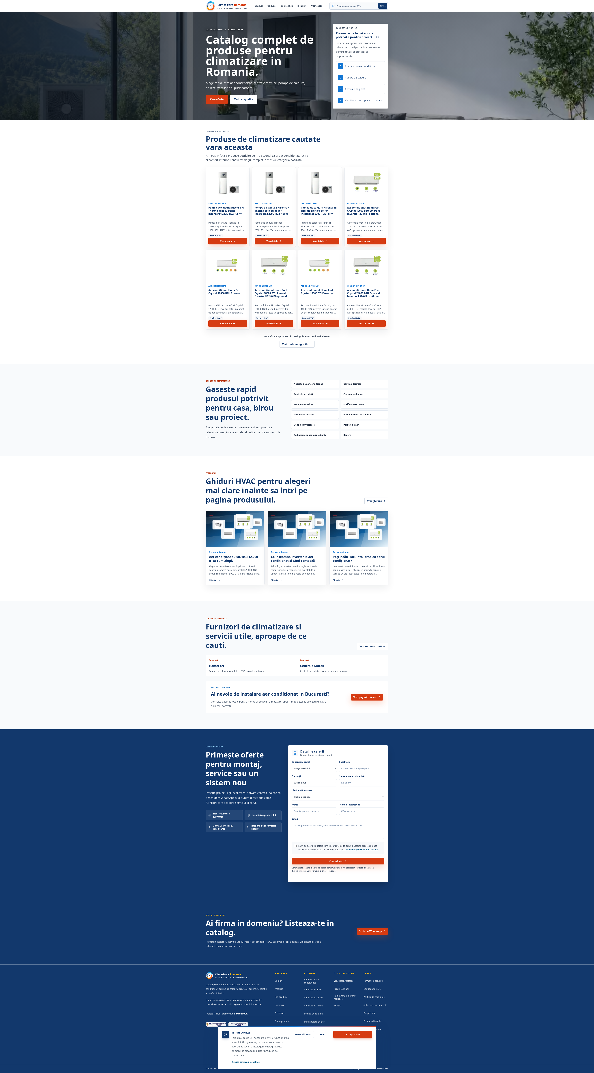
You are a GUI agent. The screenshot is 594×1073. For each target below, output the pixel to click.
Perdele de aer (351, 424)
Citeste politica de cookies (246, 1061)
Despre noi (369, 1013)
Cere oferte (217, 99)
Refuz (323, 1034)
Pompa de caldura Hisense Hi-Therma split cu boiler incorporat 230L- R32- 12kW (226, 210)
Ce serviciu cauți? (301, 761)
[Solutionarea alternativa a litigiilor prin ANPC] (216, 1024)
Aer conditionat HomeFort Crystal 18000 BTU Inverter (317, 291)
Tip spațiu (297, 776)
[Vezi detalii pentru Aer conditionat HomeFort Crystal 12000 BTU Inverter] (227, 266)
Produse (271, 5)
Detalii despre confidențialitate (361, 849)
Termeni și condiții (373, 980)
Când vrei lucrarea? (302, 790)
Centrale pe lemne (353, 394)
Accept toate (353, 1034)
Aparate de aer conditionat (308, 383)
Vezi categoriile (243, 99)
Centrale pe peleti (303, 394)
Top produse (286, 5)
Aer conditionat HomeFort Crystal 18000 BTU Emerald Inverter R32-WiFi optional (271, 293)
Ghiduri (259, 5)
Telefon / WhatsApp (349, 804)
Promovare (316, 5)
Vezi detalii (226, 240)
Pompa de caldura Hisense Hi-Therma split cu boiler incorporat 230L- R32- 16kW (273, 210)
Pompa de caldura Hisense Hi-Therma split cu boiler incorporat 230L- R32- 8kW (319, 210)
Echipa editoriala (372, 1021)
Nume (295, 804)
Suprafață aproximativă (351, 776)
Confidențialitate (372, 988)
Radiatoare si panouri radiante (310, 434)
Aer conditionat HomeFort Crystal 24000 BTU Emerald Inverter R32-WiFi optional (363, 293)
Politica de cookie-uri (374, 996)
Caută (382, 5)
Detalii (295, 818)
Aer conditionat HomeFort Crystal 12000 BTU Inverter (224, 291)
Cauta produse (282, 1021)
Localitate (344, 761)
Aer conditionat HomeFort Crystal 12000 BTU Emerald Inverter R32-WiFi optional (363, 210)
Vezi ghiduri (374, 501)
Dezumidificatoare (304, 414)
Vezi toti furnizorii (370, 646)
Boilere (347, 434)
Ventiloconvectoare (304, 424)
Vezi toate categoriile (295, 344)
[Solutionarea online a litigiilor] (238, 1024)
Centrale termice (352, 383)
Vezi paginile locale (365, 697)
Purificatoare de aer (354, 404)
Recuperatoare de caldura (357, 414)
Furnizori (301, 5)
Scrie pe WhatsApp (370, 931)
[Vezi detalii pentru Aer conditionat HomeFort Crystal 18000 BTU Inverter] (320, 266)
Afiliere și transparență (375, 1004)
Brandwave (241, 1013)
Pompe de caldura (303, 404)
